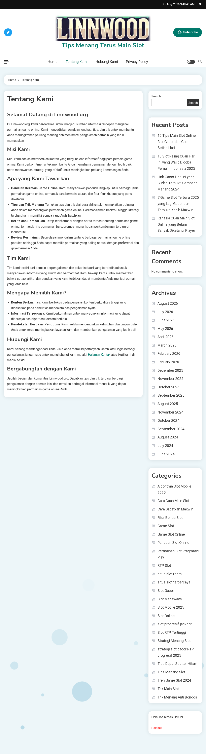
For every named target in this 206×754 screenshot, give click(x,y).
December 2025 (170, 370)
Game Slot (166, 526)
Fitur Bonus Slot (170, 517)
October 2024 (168, 420)
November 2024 (170, 412)
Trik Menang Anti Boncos (177, 697)
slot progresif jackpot (175, 624)
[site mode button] (191, 62)
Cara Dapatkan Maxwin (175, 509)
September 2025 (171, 395)
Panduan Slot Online (173, 542)
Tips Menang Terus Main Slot (103, 45)
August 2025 (168, 404)
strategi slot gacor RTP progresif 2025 (176, 652)
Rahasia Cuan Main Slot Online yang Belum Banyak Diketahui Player (176, 224)
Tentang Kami (77, 62)
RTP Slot (164, 565)
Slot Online (166, 616)
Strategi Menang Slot (174, 641)
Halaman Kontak (99, 355)
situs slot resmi (170, 574)
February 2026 (169, 353)
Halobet (156, 728)
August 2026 (168, 303)
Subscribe (190, 32)
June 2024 (166, 454)
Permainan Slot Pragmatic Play (178, 554)
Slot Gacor (166, 590)
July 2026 (165, 312)
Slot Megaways (170, 599)
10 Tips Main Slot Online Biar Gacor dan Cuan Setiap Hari (177, 141)
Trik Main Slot (168, 689)
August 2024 (168, 437)
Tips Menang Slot (171, 672)
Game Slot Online (171, 534)
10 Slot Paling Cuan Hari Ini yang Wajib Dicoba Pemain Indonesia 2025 (176, 162)
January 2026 (168, 362)
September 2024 (171, 429)
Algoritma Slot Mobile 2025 (174, 489)
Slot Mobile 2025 (171, 607)
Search (156, 96)
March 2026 (167, 345)
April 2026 (165, 337)
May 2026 (165, 328)
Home (53, 62)
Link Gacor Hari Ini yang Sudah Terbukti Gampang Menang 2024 (178, 183)
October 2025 (168, 387)
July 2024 (165, 445)
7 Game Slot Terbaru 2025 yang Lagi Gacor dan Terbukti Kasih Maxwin (178, 203)
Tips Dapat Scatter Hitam (177, 663)
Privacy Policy (137, 62)
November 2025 (170, 378)
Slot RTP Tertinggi (172, 632)
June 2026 (166, 320)
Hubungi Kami (107, 62)
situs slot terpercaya (174, 582)
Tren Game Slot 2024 (174, 680)
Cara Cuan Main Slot (173, 501)
